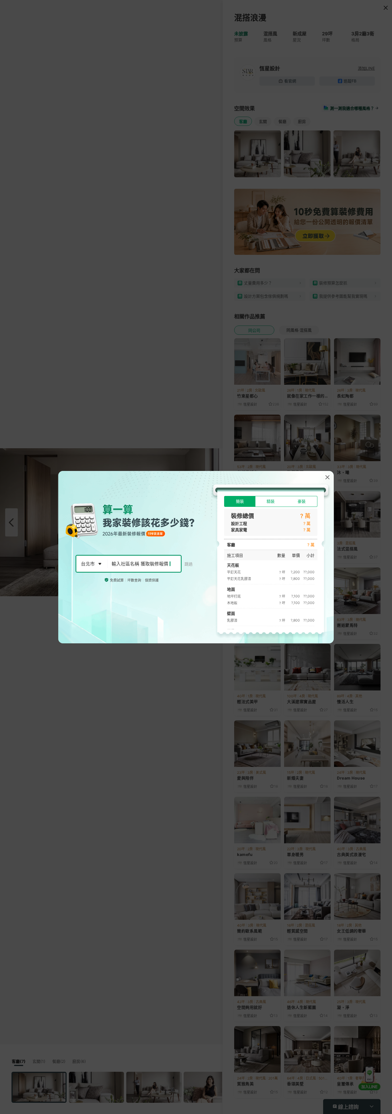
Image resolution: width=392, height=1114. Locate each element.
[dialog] (196, 557)
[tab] (239, 501)
